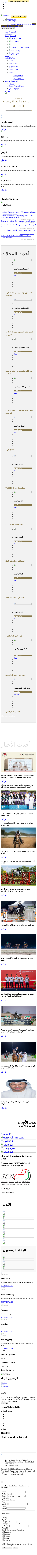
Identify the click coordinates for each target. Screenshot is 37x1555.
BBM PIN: (5, 1526)
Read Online (17, 692)
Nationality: (5, 1498)
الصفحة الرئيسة (10, 32)
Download (16, 694)
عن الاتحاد (8, 34)
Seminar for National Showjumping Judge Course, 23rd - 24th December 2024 (17, 217)
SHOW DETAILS (7, 1286)
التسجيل (11, 83)
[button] (5, 15)
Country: (5, 1524)
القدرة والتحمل (16, 38)
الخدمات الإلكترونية (11, 81)
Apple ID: (5, 1528)
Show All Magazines (8, 716)
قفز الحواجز (15, 41)
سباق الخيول (15, 53)
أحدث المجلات (13, 69)
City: (3, 1522)
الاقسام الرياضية (10, 36)
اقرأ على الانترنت (18, 273)
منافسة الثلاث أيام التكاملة (20, 47)
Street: (4, 1518)
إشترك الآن (4, 1403)
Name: (4, 1492)
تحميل (15, 275)
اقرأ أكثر (3, 129)
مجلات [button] (11, 72)
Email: (4, 1508)
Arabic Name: (6, 1494)
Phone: (4, 1506)
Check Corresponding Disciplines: (13, 1530)
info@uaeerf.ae (23, 1465)
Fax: (3, 1502)
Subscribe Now (7, 1548)
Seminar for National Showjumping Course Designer (18, 221)
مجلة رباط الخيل (18, 78)
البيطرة (7, 56)
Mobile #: (5, 1504)
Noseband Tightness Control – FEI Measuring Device (18, 212)
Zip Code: (5, 1520)
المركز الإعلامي (10, 58)
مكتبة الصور (13, 63)
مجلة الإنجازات (18, 75)
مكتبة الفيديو (13, 66)
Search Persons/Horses (16, 86)
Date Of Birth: (6, 1496)
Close (15, 1548)
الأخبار (11, 60)
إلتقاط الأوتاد (15, 50)
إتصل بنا (7, 91)
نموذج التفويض (14, 88)
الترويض (13, 44)
